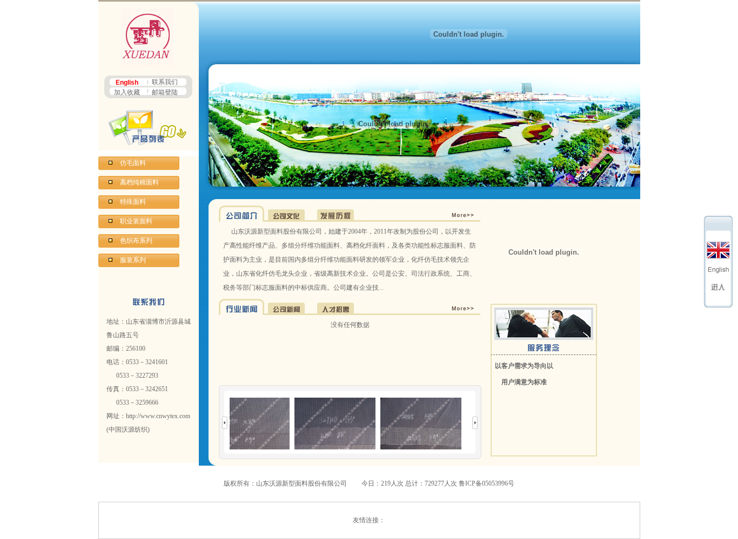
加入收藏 (127, 92)
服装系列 (133, 260)
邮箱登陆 (165, 92)
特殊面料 (133, 202)
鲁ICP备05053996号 (486, 483)
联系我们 (165, 82)
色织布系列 (136, 240)
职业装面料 (136, 221)
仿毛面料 (133, 163)
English (127, 82)
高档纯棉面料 (139, 182)
